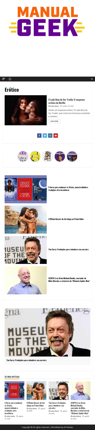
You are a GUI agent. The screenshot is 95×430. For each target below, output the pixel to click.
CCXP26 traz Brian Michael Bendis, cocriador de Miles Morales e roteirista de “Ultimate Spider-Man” (80, 408)
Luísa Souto (54, 106)
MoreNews (56, 427)
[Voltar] (19, 156)
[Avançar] (76, 156)
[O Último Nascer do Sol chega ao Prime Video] (36, 390)
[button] (3, 79)
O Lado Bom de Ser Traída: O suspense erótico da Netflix (26, 110)
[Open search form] (92, 79)
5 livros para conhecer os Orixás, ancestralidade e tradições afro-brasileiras (13, 408)
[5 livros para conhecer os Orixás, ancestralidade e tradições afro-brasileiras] (14, 390)
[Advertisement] (47, 57)
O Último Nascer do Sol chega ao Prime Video (35, 404)
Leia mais (55, 121)
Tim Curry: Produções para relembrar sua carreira (57, 405)
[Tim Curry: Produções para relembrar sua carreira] (58, 390)
